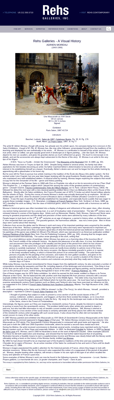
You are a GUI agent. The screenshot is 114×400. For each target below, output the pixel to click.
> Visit (83, 12)
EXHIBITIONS (73, 29)
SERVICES (29, 29)
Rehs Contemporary (98, 12)
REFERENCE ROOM (56, 29)
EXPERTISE (40, 29)
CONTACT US (96, 29)
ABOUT (84, 29)
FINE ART (17, 29)
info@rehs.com (64, 390)
